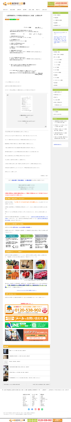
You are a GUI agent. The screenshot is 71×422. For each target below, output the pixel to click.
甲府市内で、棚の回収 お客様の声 (14, 361)
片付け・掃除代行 (57, 15)
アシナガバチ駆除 (58, 59)
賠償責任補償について (25, 404)
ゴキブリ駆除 (56, 69)
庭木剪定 (55, 85)
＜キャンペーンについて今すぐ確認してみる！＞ (27, 290)
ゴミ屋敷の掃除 (28, 180)
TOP (21, 389)
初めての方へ (5, 9)
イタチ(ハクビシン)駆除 (58, 80)
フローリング (56, 36)
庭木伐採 (55, 82)
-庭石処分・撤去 (34, 399)
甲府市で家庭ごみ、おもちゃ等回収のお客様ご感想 (12, 384)
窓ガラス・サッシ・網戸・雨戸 (60, 40)
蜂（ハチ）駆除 (57, 57)
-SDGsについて (42, 403)
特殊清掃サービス (57, 25)
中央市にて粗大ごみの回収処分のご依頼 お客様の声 (41, 384)
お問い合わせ (44, 9)
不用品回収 (56, 17)
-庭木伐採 (33, 403)
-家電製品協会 (42, 404)
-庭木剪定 (33, 404)
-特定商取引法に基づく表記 (43, 399)
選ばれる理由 (12, 9)
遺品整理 (55, 22)
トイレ (62, 39)
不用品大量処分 (21, 180)
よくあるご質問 (57, 99)
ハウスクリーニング (58, 32)
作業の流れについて (57, 94)
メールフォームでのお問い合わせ (58, 6)
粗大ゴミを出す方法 (57, 114)
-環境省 (41, 402)
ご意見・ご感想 (31, 9)
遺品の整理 (14, 180)
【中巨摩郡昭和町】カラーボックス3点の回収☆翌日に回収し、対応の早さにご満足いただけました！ (24, 377)
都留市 (18, 19)
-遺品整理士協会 (42, 405)
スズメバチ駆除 (58, 62)
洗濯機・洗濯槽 (56, 42)
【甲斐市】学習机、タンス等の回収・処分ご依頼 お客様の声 (18, 372)
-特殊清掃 (33, 401)
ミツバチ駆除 (57, 64)
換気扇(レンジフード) (60, 37)
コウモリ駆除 (56, 77)
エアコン (60, 36)
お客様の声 (19, 9)
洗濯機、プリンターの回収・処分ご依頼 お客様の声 (17, 350)
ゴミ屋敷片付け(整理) (58, 20)
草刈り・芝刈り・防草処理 (59, 54)
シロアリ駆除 (56, 67)
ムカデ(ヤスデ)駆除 (57, 72)
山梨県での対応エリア (58, 92)
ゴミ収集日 (56, 111)
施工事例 (24, 9)
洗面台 (59, 39)
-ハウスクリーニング (34, 400)
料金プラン (38, 9)
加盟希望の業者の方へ (58, 144)
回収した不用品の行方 (58, 102)
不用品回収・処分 (12, 19)
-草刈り (33, 405)
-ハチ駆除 (33, 402)
